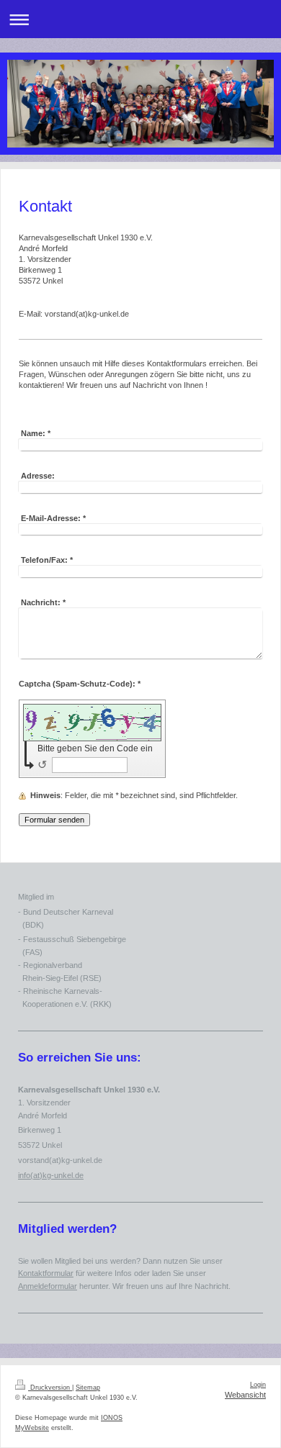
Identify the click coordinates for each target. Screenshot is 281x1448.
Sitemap (88, 1387)
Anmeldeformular (47, 1286)
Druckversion (50, 1387)
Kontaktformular (45, 1273)
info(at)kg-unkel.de (51, 1175)
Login (258, 1384)
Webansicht (245, 1394)
